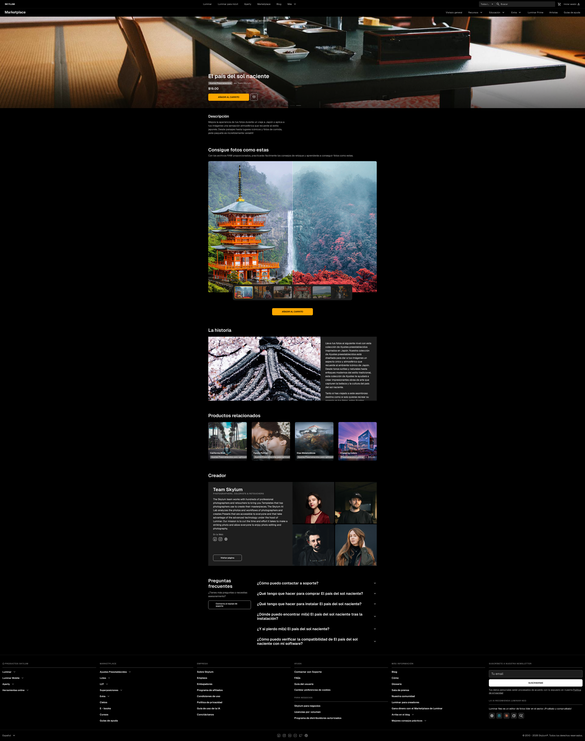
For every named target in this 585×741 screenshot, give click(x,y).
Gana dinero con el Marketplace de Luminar (417, 708)
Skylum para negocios (307, 705)
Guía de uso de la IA (208, 708)
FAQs (297, 678)
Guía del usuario (304, 684)
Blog (279, 4)
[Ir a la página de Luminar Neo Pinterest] (306, 735)
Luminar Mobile (13, 678)
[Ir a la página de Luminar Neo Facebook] (278, 735)
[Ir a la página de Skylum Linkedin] (289, 735)
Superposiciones (111, 690)
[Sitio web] (226, 539)
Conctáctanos (205, 714)
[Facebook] (215, 539)
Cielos (103, 702)
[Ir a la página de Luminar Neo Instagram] (284, 735)
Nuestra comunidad (403, 696)
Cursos (104, 714)
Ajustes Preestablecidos (230, 20)
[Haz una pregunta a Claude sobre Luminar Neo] (506, 716)
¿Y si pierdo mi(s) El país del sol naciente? (317, 628)
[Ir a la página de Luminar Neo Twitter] (300, 735)
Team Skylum (244, 83)
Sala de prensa (400, 690)
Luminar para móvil (228, 4)
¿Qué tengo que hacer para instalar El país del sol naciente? (317, 603)
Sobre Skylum (205, 671)
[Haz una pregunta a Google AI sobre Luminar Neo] (521, 716)
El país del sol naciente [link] (259, 20)
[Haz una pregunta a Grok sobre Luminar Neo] (514, 716)
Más (292, 4)
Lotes (105, 678)
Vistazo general (454, 12)
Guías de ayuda (572, 12)
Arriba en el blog (403, 714)
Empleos (202, 678)
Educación (497, 12)
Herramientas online (15, 690)
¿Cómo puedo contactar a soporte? (317, 583)
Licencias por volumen (307, 712)
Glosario (397, 684)
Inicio (211, 20)
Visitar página (227, 558)
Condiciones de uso (208, 696)
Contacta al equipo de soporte (226, 604)
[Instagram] (220, 539)
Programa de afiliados (210, 690)
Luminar (207, 4)
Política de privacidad (209, 702)
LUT (104, 684)
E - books (105, 708)
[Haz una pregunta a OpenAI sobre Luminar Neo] (492, 716)
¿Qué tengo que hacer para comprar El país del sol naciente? (317, 593)
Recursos (475, 12)
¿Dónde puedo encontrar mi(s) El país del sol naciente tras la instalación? (317, 616)
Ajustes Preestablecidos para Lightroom (229, 457)
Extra (516, 12)
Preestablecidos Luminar (352, 457)
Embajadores (204, 684)
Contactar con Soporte (308, 671)
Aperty (247, 4)
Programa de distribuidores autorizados (317, 718)
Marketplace (263, 4)
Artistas (553, 12)
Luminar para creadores (405, 702)
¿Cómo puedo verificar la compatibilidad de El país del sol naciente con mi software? (317, 641)
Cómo (395, 678)
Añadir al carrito (228, 97)
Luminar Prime (535, 12)
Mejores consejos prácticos (409, 721)
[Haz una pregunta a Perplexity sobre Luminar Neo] (499, 716)
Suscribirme (535, 683)
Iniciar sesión (572, 4)
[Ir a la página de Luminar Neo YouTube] (295, 735)
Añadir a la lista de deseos (227, 437)
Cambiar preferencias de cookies (312, 689)
